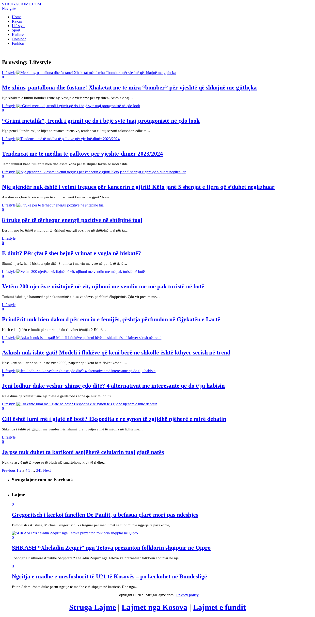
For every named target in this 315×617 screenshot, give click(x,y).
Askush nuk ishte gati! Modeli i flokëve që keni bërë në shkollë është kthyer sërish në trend (116, 352)
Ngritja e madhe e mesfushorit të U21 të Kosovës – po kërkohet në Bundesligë (109, 576)
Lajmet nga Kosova (154, 607)
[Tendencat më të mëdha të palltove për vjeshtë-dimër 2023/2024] (68, 139)
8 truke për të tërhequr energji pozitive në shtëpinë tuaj (72, 220)
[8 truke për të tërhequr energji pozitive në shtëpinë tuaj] (60, 205)
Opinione (19, 39)
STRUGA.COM (21, 4)
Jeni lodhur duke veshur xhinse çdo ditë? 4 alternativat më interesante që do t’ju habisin (113, 385)
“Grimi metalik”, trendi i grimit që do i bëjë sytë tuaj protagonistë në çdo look (101, 121)
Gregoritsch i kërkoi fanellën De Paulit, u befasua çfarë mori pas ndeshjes (105, 515)
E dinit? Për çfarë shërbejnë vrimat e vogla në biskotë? (71, 253)
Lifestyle (18, 26)
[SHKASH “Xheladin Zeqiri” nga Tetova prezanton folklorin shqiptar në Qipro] (75, 533)
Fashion (18, 43)
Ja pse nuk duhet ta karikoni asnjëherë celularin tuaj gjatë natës (83, 452)
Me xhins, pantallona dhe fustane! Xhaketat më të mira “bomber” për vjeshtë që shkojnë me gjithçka (129, 87)
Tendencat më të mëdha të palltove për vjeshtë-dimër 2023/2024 (82, 153)
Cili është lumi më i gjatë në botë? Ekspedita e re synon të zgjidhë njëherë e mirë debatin (114, 419)
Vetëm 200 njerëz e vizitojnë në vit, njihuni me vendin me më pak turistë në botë (103, 286)
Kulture (18, 34)
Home (16, 17)
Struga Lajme (92, 607)
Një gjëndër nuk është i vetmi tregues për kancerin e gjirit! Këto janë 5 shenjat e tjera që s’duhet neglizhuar (138, 187)
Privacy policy (187, 595)
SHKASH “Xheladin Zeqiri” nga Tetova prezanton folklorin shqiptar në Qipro (111, 547)
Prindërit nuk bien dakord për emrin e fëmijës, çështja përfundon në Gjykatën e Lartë (111, 319)
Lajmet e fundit (219, 607)
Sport (16, 30)
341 (39, 470)
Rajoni (17, 21)
